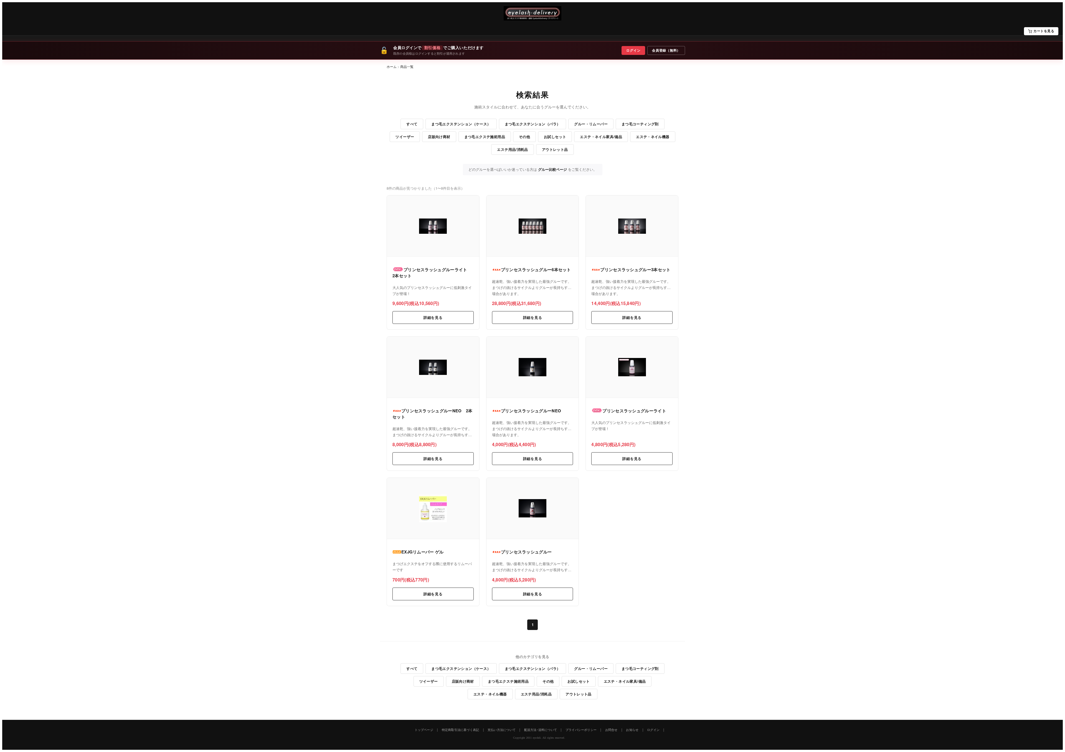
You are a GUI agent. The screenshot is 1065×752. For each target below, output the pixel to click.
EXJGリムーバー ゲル (422, 552)
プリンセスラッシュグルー (526, 552)
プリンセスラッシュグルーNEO (531, 411)
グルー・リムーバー (591, 123)
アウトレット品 (555, 149)
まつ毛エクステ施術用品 (484, 136)
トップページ (424, 729)
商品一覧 (407, 66)
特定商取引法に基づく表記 (460, 729)
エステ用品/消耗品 (512, 149)
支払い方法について (502, 729)
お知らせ (632, 729)
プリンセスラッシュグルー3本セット (635, 269)
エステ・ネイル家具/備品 (601, 136)
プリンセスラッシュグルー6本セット (536, 269)
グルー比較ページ (552, 169)
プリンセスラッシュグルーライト (634, 411)
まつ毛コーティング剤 (640, 123)
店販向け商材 (439, 136)
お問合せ (611, 729)
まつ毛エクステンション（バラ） (533, 123)
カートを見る (1043, 31)
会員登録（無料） (666, 50)
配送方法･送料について (540, 729)
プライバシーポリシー (581, 729)
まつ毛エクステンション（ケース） (461, 123)
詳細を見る (433, 317)
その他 (524, 136)
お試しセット (555, 136)
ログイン (633, 50)
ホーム (392, 66)
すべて (411, 123)
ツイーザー (404, 136)
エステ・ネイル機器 (653, 136)
